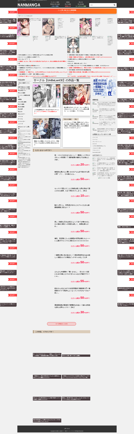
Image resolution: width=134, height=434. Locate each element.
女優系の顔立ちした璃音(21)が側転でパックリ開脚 (81, 59)
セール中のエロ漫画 (81, 6)
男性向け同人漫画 (55, 4)
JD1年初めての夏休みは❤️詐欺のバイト (29, 65)
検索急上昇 (68, 6)
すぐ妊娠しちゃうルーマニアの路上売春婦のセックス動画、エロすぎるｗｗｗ (88, 65)
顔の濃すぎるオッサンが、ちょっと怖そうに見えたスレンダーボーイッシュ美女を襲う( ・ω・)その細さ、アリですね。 (76, 109)
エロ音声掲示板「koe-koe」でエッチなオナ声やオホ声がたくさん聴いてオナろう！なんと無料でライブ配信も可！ (106, 174)
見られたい (71, 61)
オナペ (70, 74)
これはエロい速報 (97, 148)
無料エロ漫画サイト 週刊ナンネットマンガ (65, 431)
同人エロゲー (21, 114)
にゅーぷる (95, 137)
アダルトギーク (96, 150)
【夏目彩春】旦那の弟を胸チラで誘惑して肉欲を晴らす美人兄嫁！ (85, 55)
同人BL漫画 (81, 4)
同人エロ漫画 (67, 85)
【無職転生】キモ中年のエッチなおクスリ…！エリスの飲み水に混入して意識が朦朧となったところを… (42, 67)
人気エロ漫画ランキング (24, 83)
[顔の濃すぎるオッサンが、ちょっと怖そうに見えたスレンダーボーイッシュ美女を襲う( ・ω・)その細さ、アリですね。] (76, 95)
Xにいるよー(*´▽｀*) (24, 59)
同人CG (81, 2)
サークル (20, 119)
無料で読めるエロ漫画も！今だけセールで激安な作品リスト (24, 88)
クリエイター (21, 121)
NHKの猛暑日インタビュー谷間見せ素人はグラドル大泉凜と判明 (36, 55)
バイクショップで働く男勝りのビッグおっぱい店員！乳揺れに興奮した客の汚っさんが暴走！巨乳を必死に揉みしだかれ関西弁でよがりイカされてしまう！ (76, 125)
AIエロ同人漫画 (22, 101)
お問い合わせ (67, 428)
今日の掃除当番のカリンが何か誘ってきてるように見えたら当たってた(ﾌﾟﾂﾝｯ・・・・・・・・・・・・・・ (107, 111)
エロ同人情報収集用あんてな (99, 145)
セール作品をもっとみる (62, 323)
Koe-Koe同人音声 (96, 152)
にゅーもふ (95, 139)
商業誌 (68, 2)
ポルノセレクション (97, 141)
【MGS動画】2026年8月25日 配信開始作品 (79, 69)
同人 (76, 85)
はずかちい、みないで (24, 69)
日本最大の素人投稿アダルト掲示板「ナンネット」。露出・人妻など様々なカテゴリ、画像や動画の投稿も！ (106, 169)
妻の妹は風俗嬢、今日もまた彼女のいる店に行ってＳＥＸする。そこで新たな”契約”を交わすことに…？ (106, 130)
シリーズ (20, 123)
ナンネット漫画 (55, 2)
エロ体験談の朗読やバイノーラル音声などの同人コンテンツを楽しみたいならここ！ (106, 164)
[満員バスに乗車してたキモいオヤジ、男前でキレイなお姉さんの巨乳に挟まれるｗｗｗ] (46, 129)
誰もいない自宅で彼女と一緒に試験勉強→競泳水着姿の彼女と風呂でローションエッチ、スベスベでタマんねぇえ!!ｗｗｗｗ (106, 104)
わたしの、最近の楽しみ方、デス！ (77, 63)
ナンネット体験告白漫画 (24, 96)
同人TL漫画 (68, 4)
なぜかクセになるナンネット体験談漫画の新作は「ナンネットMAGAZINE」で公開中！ (106, 160)
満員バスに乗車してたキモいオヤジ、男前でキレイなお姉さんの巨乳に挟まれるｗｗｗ (46, 143)
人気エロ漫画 (54, 6)
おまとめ (95, 143)
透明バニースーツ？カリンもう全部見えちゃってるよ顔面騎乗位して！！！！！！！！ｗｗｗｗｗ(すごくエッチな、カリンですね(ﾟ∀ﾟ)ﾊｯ (107, 117)
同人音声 (20, 109)
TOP (19, 15)
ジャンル (20, 116)
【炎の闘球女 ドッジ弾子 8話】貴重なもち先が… (32, 74)
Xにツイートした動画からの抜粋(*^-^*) (29, 57)
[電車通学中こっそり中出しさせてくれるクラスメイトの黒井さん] (46, 96)
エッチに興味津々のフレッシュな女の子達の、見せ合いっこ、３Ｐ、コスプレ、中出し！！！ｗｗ (107, 124)
